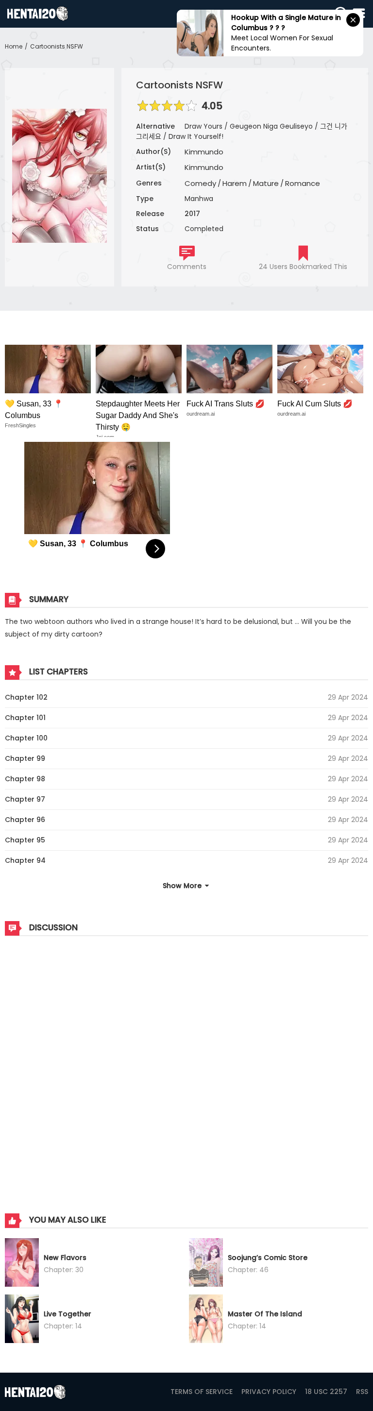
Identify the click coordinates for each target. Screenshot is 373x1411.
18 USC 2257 (326, 1391)
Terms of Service (201, 1391)
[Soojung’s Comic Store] (206, 1264)
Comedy (200, 183)
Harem (234, 183)
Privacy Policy (268, 1391)
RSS (362, 1391)
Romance (302, 183)
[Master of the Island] (206, 1320)
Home (13, 46)
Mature (266, 183)
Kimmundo (204, 152)
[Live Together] (22, 1320)
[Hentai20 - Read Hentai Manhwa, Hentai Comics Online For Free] (37, 13)
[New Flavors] (22, 1264)
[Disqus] (186, 1064)
